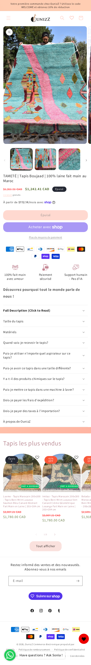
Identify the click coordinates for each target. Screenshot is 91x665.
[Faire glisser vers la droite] (86, 160)
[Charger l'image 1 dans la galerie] (21, 159)
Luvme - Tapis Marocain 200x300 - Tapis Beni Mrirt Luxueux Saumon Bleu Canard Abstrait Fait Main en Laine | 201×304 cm (22, 501)
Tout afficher (45, 546)
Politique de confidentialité (69, 649)
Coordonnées (77, 655)
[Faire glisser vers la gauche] (4, 160)
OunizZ (29, 644)
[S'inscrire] (77, 581)
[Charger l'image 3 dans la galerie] (69, 159)
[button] (8, 18)
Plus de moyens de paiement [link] (45, 237)
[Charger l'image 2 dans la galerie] (45, 159)
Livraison (7, 195)
